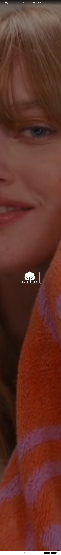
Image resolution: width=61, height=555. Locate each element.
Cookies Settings (40, 552)
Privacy (26, 553)
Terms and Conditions (20, 553)
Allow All (53, 552)
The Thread (40, 2)
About (46, 2)
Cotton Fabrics (33, 2)
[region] (30, 553)
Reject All (46, 552)
